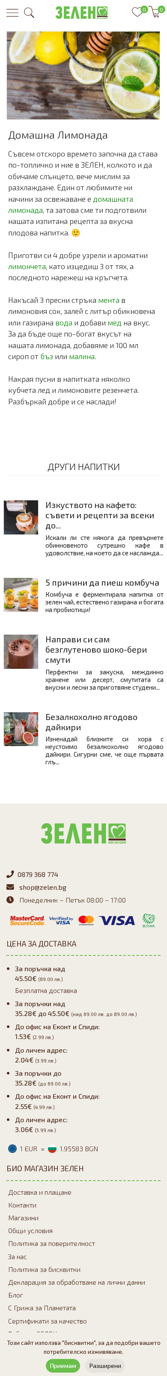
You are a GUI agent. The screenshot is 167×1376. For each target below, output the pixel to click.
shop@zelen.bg (42, 887)
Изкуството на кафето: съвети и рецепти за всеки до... (99, 514)
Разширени (105, 1365)
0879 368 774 (38, 874)
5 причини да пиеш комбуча (102, 582)
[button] (29, 13)
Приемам (63, 1365)
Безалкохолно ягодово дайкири (91, 721)
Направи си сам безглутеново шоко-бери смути (96, 649)
